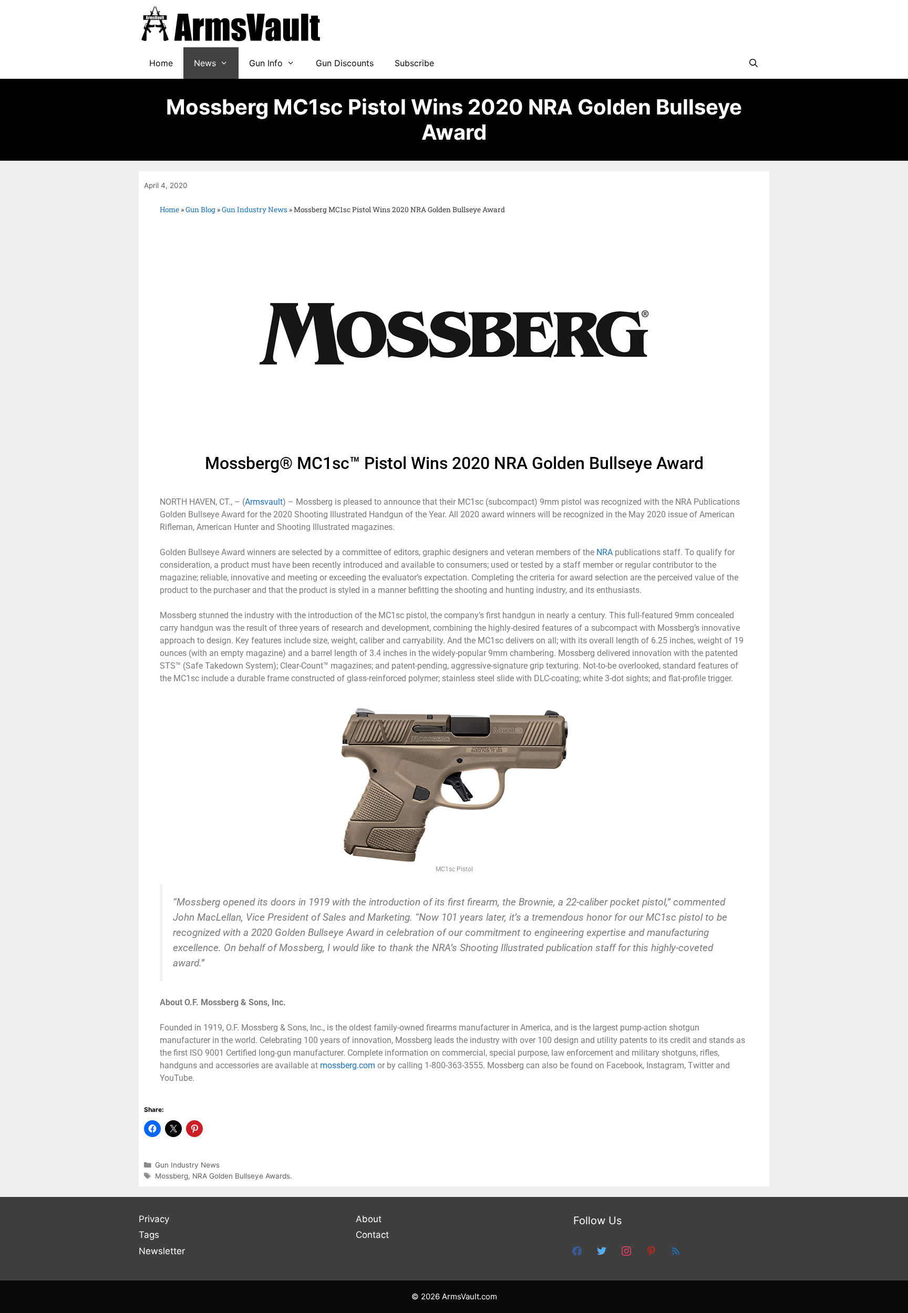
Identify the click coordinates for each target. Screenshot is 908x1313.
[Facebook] (577, 1250)
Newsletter (162, 1251)
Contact (372, 1234)
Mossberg (171, 1176)
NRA (604, 552)
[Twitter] (602, 1250)
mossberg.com (347, 1065)
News (205, 63)
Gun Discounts (345, 63)
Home (161, 63)
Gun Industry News (254, 209)
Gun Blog (200, 209)
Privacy (154, 1219)
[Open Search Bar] (753, 63)
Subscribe (414, 63)
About (368, 1219)
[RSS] (676, 1250)
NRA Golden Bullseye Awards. (242, 1176)
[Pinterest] (651, 1250)
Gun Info (266, 63)
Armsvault (264, 502)
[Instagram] (626, 1250)
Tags (149, 1234)
